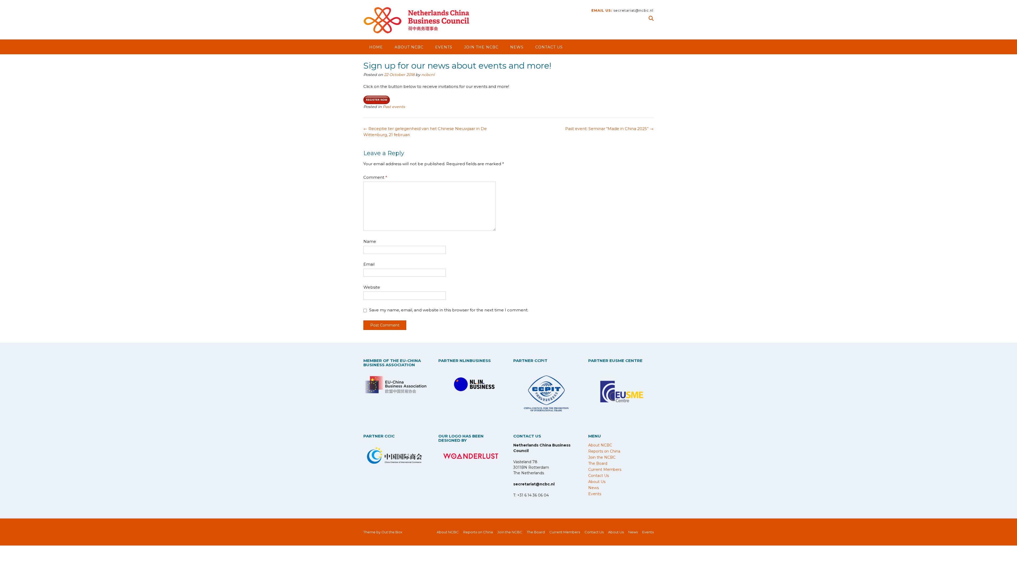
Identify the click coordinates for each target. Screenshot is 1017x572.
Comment (375, 177)
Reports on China (604, 451)
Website (371, 287)
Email (368, 264)
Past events (394, 106)
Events (443, 47)
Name (369, 241)
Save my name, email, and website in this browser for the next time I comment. (448, 309)
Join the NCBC (481, 47)
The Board (597, 463)
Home (376, 47)
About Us (596, 481)
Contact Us (549, 47)
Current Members (604, 469)
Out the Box (391, 532)
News (517, 47)
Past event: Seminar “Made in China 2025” (609, 128)
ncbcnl (428, 74)
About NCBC (409, 47)
